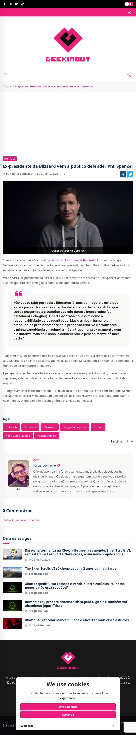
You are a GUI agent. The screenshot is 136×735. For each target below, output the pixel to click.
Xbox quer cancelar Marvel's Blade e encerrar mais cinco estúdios (77, 620)
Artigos (7, 86)
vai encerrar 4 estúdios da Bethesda (72, 260)
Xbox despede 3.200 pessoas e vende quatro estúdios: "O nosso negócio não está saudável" (75, 586)
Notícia (9, 158)
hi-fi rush (11, 427)
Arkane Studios (47, 435)
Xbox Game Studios (18, 435)
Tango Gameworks (74, 427)
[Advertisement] (68, 119)
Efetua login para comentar (21, 520)
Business (9, 725)
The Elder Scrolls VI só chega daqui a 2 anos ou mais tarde (71, 568)
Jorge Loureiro (22, 173)
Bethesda (30, 427)
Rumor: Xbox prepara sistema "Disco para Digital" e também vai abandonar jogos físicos (76, 604)
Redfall (98, 427)
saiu (58, 278)
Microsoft (49, 427)
